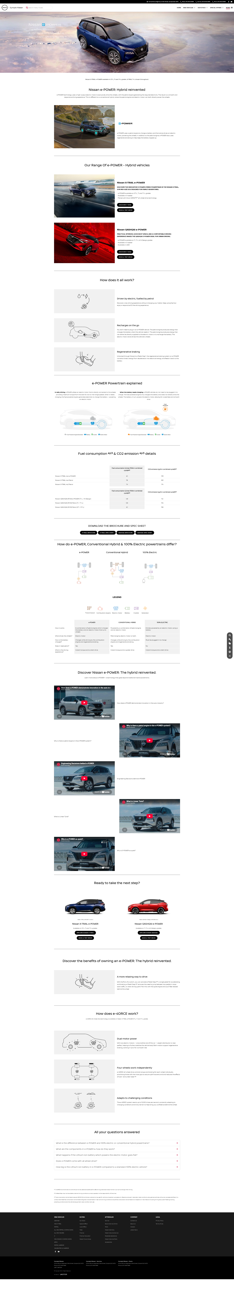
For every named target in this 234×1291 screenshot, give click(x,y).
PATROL (56, 1227)
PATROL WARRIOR (59, 1245)
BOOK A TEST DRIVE (125, 210)
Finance (82, 1233)
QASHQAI (56, 1220)
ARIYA (55, 1242)
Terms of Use (159, 1224)
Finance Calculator (85, 1236)
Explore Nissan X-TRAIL (85, 933)
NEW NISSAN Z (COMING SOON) (63, 1239)
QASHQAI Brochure (126, 533)
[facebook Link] (229, 2)
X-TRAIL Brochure (88, 533)
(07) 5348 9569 (62, 1265)
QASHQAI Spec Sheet (144, 533)
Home (179, 7)
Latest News (134, 1230)
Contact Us (133, 1220)
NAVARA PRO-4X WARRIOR (61, 1248)
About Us (133, 1224)
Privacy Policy (159, 1220)
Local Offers (83, 1227)
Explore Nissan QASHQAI (149, 933)
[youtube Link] (231, 2)
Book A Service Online (111, 1224)
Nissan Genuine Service (111, 1233)
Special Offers (215, 7)
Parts (106, 1227)
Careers (132, 1227)
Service (107, 1220)
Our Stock (202, 7)
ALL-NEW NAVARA (59, 1233)
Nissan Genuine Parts (111, 1239)
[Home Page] (4, 7)
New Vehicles (188, 7)
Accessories (108, 1242)
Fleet (81, 1230)
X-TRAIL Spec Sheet (107, 533)
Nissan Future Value (85, 1239)
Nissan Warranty (109, 1230)
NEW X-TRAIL (57, 1224)
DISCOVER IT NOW (125, 205)
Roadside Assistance (111, 1236)
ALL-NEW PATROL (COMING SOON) (63, 1230)
